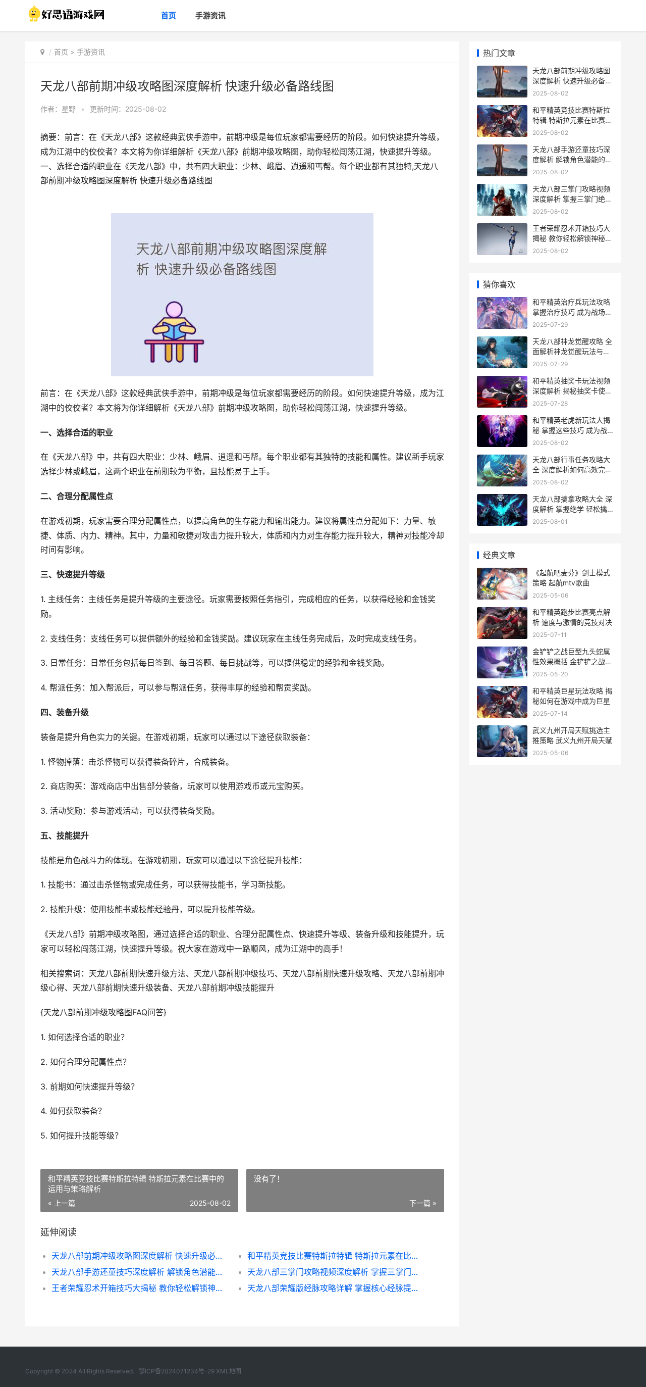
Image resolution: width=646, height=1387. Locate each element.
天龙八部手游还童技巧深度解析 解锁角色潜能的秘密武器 (139, 1272)
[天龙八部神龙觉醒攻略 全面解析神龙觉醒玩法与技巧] (502, 342)
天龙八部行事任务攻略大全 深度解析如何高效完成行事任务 (572, 469)
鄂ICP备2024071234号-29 (176, 1371)
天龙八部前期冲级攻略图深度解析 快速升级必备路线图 (139, 1256)
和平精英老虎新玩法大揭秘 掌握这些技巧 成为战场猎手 (571, 430)
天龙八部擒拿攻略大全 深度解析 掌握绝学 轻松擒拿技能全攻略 (572, 508)
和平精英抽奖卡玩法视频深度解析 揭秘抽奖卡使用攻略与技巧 (572, 390)
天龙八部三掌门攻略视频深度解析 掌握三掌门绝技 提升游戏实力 (335, 1272)
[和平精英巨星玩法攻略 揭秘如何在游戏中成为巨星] (502, 692)
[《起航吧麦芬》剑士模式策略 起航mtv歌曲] (502, 574)
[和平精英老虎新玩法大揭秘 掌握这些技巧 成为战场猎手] (502, 421)
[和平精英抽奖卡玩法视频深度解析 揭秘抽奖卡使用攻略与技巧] (502, 382)
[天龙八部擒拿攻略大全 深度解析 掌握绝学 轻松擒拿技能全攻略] (502, 500)
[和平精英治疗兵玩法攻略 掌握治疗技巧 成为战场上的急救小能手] (502, 303)
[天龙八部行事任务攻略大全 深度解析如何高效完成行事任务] (502, 461)
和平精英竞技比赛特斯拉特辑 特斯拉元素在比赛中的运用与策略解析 (335, 1256)
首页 (168, 15)
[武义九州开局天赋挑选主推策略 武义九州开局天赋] (502, 731)
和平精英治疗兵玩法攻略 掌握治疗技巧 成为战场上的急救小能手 (572, 312)
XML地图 (228, 1371)
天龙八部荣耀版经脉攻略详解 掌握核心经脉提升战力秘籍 (335, 1288)
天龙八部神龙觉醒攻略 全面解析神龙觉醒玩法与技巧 (572, 351)
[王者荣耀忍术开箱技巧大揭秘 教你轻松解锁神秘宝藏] (502, 229)
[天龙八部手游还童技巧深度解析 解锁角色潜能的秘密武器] (502, 150)
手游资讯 (210, 15)
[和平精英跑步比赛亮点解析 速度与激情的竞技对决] (502, 613)
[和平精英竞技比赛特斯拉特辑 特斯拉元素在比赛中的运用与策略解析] (502, 111)
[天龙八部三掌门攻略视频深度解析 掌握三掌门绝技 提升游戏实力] (502, 190)
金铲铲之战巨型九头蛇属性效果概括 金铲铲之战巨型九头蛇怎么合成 (572, 661)
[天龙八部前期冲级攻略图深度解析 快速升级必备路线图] (502, 72)
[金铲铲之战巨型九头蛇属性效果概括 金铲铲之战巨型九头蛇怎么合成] (502, 653)
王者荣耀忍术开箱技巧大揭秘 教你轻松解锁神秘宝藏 (139, 1288)
